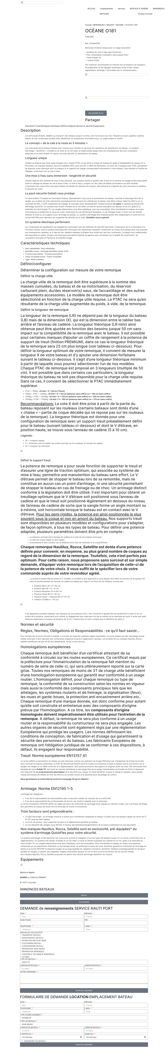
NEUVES (110, 25)
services (121, 8)
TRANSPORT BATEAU (31, 935)
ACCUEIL (91, 8)
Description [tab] (30, 126)
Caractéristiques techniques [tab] (48, 126)
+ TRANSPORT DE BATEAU (34, 1041)
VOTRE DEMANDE (28, 972)
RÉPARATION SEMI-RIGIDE (33, 949)
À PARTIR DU (26, 1034)
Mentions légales (27, 872)
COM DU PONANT (38, 877)
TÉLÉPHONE (25, 926)
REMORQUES (158, 8)
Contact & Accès (145, 14)
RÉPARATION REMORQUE (33, 951)
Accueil (88, 25)
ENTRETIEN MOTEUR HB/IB (34, 940)
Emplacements (106, 8)
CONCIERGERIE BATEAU (32, 946)
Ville (86, 920)
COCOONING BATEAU (31, 943)
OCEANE (119, 25)
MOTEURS (104, 14)
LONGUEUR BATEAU (29, 965)
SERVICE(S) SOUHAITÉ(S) (31, 932)
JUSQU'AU (89, 1034)
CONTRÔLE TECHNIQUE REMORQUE (38, 954)
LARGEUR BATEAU (92, 965)
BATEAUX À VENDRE (139, 8)
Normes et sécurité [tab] (84, 126)
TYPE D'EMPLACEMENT (31, 1015)
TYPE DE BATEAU (28, 959)
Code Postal (25, 920)
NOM (22, 913)
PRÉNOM (88, 913)
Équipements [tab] (98, 126)
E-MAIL (87, 926)
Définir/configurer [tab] (68, 126)
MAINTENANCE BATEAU (32, 938)
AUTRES (25, 957)
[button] (117, 119)
